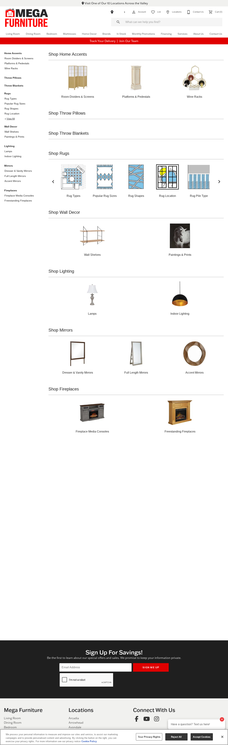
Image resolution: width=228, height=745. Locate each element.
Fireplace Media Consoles (19, 195)
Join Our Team (128, 41)
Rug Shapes (11, 108)
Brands (106, 33)
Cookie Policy (89, 741)
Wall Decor (10, 126)
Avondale (75, 727)
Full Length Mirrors (15, 176)
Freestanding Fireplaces (18, 200)
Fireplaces (10, 190)
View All (11, 119)
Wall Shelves (11, 131)
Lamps (8, 151)
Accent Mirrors (12, 181)
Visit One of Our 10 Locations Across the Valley (116, 3)
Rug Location (11, 113)
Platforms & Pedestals (16, 63)
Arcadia (74, 718)
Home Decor (89, 33)
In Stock (121, 33)
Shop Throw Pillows (67, 113)
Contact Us (215, 33)
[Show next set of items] (219, 181)
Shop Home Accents (67, 54)
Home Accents (13, 53)
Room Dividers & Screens (18, 58)
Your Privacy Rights (149, 736)
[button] (133, 12)
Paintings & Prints (14, 136)
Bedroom (51, 33)
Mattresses (69, 33)
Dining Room (33, 33)
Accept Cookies (201, 736)
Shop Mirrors (60, 330)
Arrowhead (76, 722)
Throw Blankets (13, 85)
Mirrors (8, 165)
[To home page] (26, 18)
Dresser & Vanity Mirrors (18, 170)
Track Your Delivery (103, 41)
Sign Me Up (150, 667)
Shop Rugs (58, 153)
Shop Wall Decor (64, 212)
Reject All (176, 736)
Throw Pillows (12, 77)
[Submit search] (118, 22)
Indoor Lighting (12, 156)
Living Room (13, 33)
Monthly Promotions (143, 33)
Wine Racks (11, 68)
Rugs (7, 93)
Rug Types (10, 98)
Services (182, 33)
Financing (166, 33)
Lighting (9, 146)
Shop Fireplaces (63, 389)
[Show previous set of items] (53, 181)
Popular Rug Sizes (14, 103)
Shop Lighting (61, 271)
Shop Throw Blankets (68, 133)
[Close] (222, 737)
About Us (198, 33)
